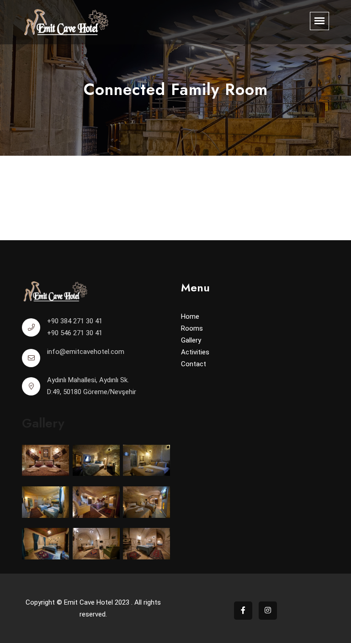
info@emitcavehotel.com (85, 352)
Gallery (191, 340)
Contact (193, 364)
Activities (195, 352)
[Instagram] (268, 610)
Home (190, 316)
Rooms (192, 328)
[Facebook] (243, 610)
